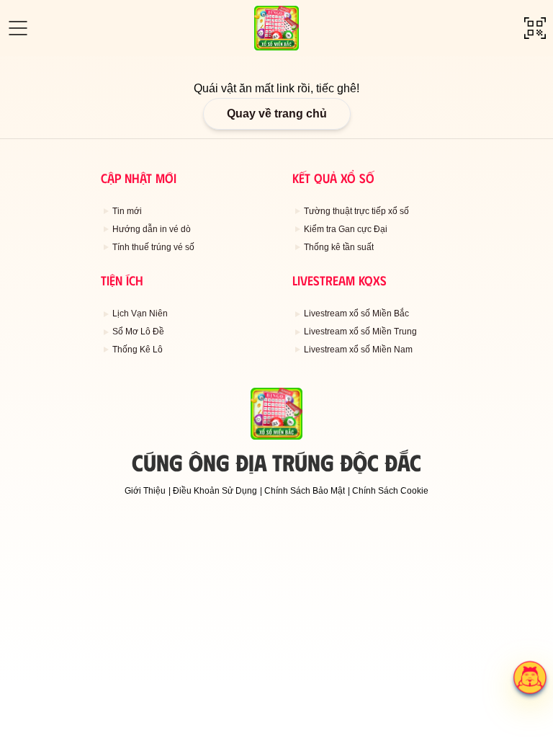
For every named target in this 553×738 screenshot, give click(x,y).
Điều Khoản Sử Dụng (215, 491)
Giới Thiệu (145, 491)
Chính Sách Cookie (390, 491)
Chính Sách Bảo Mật (304, 491)
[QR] (535, 28)
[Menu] (18, 28)
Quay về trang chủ (277, 113)
